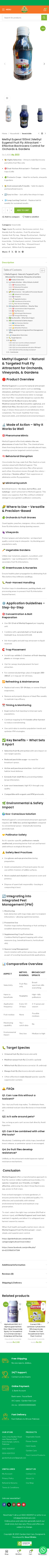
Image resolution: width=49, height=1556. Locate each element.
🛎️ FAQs (13, 340)
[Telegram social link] (22, 252)
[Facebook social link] (9, 252)
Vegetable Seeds (33, 1437)
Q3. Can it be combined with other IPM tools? (27, 347)
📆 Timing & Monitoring (19, 315)
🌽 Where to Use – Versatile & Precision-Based (25, 292)
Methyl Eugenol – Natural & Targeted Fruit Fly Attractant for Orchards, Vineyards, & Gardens (23, 275)
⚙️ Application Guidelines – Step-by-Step (23, 306)
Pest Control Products (35, 1455)
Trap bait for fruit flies (16, 244)
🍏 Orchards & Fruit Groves (20, 294)
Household (14, 133)
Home (4, 133)
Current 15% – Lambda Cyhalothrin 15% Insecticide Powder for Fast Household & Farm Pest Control (36, 1330)
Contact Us (31, 1474)
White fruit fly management (24, 247)
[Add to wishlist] (20, 1304)
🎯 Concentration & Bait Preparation (23, 308)
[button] (4, 64)
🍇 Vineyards (16, 296)
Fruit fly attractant (32, 232)
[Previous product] (38, 133)
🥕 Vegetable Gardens (19, 299)
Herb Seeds (31, 1446)
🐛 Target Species (15, 338)
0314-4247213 (8, 1453)
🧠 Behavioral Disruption (20, 287)
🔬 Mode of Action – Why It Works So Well (23, 282)
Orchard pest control (22, 241)
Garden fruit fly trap (10, 235)
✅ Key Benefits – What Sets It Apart (21, 318)
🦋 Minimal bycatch (18, 289)
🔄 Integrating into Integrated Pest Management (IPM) (26, 331)
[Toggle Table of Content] (41, 270)
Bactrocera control (31, 229)
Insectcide (26, 133)
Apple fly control (14, 229)
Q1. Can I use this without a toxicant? (24, 343)
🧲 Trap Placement (18, 311)
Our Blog (29, 1483)
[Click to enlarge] (7, 98)
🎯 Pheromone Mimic (19, 285)
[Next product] (45, 133)
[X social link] (12, 252)
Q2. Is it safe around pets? (21, 345)
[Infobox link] (24, 1360)
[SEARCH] (44, 17)
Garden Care (31, 1450)
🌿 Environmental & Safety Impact (21, 320)
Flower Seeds (31, 1441)
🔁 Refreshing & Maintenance (21, 313)
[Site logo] (24, 9)
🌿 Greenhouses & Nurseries (21, 301)
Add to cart (23, 210)
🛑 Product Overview (16, 279)
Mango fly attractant (29, 235)
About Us (30, 1478)
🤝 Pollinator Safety (18, 325)
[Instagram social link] (14, 1505)
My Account (7, 1474)
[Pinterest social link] (16, 252)
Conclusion (14, 352)
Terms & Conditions (10, 1487)
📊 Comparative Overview (18, 335)
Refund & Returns (9, 1483)
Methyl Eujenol (16, 238)
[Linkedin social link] (19, 252)
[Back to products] (42, 133)
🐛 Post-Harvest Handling (20, 303)
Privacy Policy (8, 1478)
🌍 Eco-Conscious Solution (20, 323)
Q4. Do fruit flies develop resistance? (24, 350)
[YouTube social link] (19, 1505)
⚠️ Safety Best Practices (19, 328)
